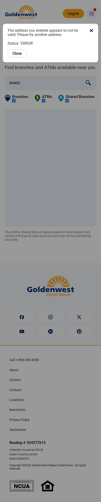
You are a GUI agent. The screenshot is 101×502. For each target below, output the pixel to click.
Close (17, 53)
